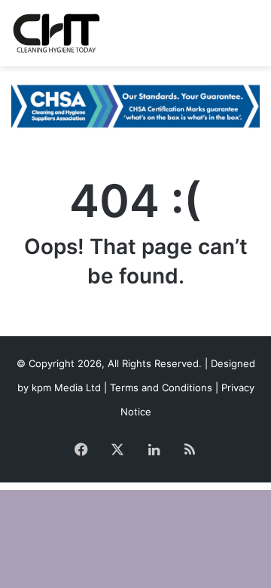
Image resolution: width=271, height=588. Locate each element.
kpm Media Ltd (66, 387)
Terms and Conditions (161, 387)
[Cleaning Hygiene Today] (56, 33)
